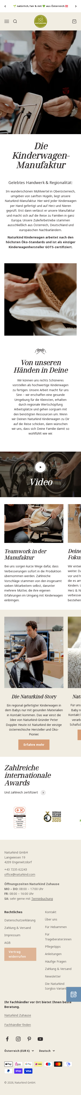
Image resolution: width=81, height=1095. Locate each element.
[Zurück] (5, 6)
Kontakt (50, 912)
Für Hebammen (56, 927)
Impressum (12, 935)
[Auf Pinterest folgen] (29, 1039)
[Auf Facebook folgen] (7, 1039)
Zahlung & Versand (17, 928)
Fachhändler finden (17, 1025)
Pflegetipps (53, 946)
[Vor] (76, 6)
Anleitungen (53, 954)
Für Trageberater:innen (58, 936)
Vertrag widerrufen (17, 954)
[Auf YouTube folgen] (40, 1039)
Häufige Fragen (55, 961)
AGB (7, 943)
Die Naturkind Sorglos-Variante (56, 986)
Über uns (51, 919)
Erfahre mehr (34, 745)
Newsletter (53, 976)
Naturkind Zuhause (17, 1015)
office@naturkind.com (19, 874)
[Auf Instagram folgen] (18, 1039)
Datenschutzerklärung (19, 920)
